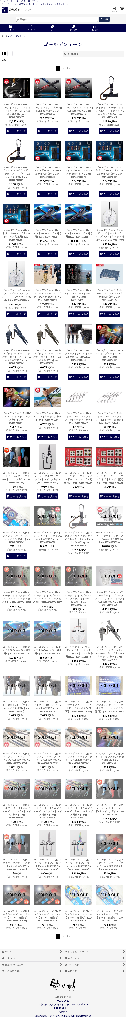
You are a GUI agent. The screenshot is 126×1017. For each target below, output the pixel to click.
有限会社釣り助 (63, 997)
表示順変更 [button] (73, 54)
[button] (115, 28)
